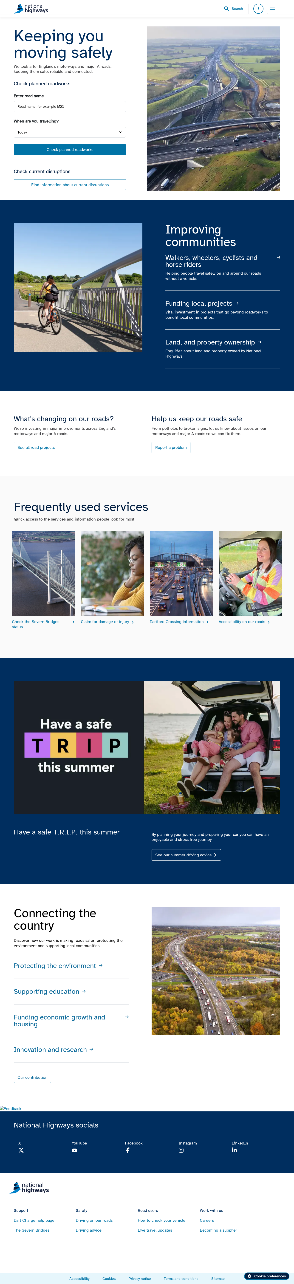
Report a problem (171, 447)
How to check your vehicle (161, 1220)
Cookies (109, 1279)
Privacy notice (140, 1279)
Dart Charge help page (34, 1220)
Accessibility (79, 1279)
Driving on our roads (94, 1220)
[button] (10, 1108)
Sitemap (218, 1279)
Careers (207, 1220)
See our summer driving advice (183, 855)
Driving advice (89, 1230)
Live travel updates (155, 1230)
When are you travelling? (36, 121)
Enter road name (29, 96)
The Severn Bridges (31, 1230)
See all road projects (36, 447)
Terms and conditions (181, 1279)
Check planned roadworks (70, 149)
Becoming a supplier (218, 1230)
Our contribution (32, 1077)
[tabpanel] (70, 142)
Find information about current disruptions (70, 184)
